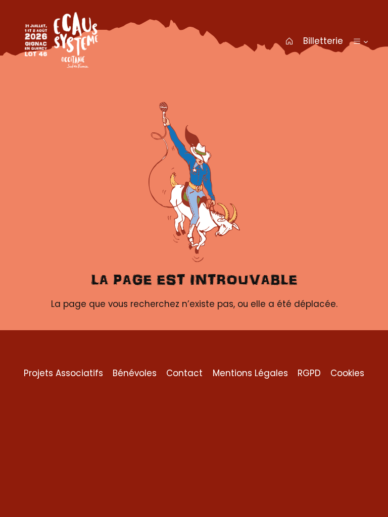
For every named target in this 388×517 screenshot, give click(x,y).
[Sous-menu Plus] (365, 40)
